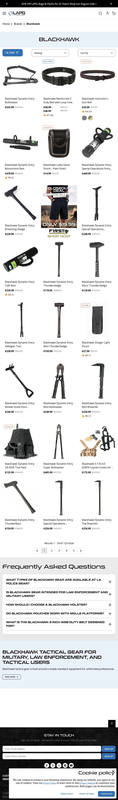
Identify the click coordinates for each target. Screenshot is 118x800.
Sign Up (108, 748)
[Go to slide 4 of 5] (111, 3)
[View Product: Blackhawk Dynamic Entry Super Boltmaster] (59, 442)
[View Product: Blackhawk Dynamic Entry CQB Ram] (20, 260)
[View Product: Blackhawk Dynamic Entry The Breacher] (97, 497)
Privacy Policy (49, 783)
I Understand (106, 794)
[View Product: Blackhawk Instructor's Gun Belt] (97, 76)
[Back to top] (112, 723)
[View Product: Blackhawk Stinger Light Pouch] (97, 320)
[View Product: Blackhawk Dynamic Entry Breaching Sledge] (20, 203)
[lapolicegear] (17, 13)
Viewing (38, 52)
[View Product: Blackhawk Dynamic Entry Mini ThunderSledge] (59, 320)
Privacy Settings (87, 783)
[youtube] (71, 765)
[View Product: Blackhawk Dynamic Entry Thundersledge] (59, 260)
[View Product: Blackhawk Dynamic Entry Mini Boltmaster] (59, 381)
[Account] (107, 13)
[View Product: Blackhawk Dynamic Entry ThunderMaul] (20, 497)
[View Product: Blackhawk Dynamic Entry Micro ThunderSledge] (97, 260)
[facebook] (46, 765)
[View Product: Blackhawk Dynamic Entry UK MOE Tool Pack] (20, 442)
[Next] (81, 551)
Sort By (84, 53)
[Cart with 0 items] (114, 13)
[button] (84, 118)
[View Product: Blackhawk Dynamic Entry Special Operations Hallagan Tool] (97, 203)
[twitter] (59, 765)
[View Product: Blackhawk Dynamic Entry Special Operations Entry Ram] (97, 142)
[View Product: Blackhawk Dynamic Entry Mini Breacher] (97, 381)
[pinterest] (65, 765)
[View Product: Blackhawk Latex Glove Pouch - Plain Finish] (59, 142)
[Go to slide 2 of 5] (7, 3)
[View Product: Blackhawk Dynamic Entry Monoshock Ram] (20, 142)
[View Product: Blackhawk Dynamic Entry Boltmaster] (20, 76)
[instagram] (52, 765)
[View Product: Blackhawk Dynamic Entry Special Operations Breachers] (59, 497)
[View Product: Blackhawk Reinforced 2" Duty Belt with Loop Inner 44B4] (59, 76)
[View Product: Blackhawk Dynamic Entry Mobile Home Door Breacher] (20, 381)
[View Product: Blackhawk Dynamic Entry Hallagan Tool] (20, 320)
